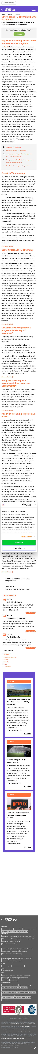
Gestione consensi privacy (22, 990)
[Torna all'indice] (7, 246)
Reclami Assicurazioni (6, 953)
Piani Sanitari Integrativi (7, 970)
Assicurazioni (4, 946)
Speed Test (31, 936)
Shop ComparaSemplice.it (16, 992)
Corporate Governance (13, 985)
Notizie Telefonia (13, 980)
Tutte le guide (8, 650)
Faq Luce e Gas (5, 931)
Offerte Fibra (5, 936)
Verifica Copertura (6, 938)
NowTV (6, 662)
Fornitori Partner (23, 931)
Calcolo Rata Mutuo (18, 961)
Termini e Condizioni (6, 990)
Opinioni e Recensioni (18, 995)
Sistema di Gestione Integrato (26, 985)
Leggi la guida (31, 612)
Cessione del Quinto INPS (18, 965)
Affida (17, 1045)
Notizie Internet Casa (13, 977)
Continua (27, 734)
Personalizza (18, 548)
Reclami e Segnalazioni (7, 995)
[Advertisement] (17, 866)
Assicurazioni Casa (6, 951)
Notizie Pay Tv (5, 975)
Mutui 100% (20, 958)
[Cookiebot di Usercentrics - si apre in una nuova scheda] (23, 505)
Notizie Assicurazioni (23, 977)
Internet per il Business (23, 936)
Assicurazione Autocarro (26, 948)
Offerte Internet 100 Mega (29, 938)
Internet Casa (4, 933)
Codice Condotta (6, 1000)
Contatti (3, 987)
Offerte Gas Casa (18, 928)
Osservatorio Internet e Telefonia (9, 943)
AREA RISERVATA (9, 3)
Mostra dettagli (26, 536)
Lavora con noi (5, 992)
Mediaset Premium (10, 657)
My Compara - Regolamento (8, 997)
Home (3, 14)
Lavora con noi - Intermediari (29, 992)
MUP (16, 1037)
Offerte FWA (17, 941)
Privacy (13, 990)
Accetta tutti (19, 542)
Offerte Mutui (5, 958)
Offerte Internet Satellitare (8, 941)
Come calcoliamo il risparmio (13, 987)
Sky (5, 664)
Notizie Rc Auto (5, 980)
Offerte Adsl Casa (13, 936)
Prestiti (3, 963)
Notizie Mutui (12, 975)
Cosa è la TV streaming (13, 147)
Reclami (31, 1037)
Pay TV (10, 14)
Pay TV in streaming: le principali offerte (18, 166)
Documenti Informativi (6, 1038)
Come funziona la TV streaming (16, 150)
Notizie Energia (27, 975)
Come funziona (23, 951)
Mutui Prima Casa (13, 958)
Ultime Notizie (19, 975)
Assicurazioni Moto (15, 948)
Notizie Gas (4, 977)
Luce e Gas (4, 926)
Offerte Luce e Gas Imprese (29, 928)
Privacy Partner (19, 997)
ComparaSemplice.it (6, 982)
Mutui (2, 955)
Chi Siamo (4, 985)
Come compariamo (14, 931)
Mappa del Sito (27, 997)
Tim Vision (7, 666)
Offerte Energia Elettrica (7, 928)
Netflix (6, 659)
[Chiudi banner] (35, 504)
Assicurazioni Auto (6, 948)
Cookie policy (32, 990)
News (2, 972)
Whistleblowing (23, 987)
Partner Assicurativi (17, 953)
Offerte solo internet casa (17, 938)
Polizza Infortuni (15, 951)
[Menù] (34, 9)
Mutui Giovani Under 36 (7, 961)
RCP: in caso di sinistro (18, 1038)
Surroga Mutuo (28, 958)
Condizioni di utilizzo (23, 1037)
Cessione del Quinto (6, 965)
